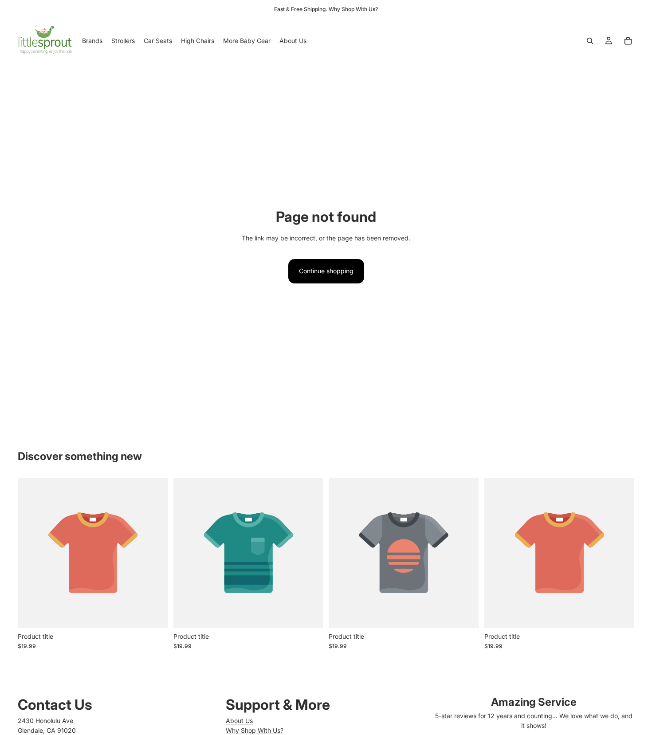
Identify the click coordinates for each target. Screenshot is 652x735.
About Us (239, 720)
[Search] (590, 41)
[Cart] (628, 41)
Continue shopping (326, 271)
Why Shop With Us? (254, 730)
